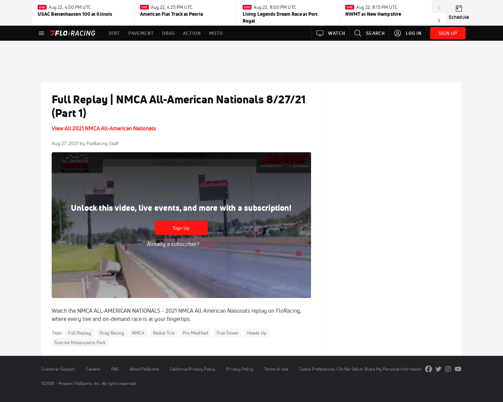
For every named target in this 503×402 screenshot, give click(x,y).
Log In (207, 244)
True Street (227, 333)
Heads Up (257, 333)
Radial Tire (164, 333)
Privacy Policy (239, 369)
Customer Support (58, 369)
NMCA (138, 333)
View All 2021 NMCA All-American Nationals (104, 128)
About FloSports (144, 369)
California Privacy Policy (192, 369)
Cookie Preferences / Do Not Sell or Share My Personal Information (360, 369)
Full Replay (79, 333)
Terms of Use (276, 369)
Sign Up (181, 228)
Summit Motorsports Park (80, 342)
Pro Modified (195, 333)
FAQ (114, 369)
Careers (93, 369)
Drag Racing (112, 333)
